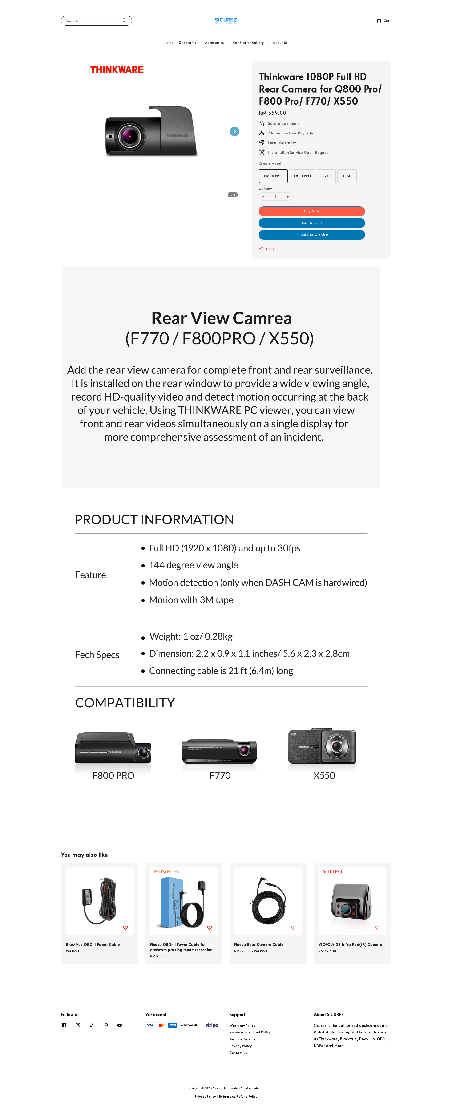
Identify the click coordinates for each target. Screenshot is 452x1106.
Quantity (265, 188)
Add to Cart (312, 222)
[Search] (124, 20)
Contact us (238, 1052)
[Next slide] (234, 131)
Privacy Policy (241, 1046)
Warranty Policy (242, 1026)
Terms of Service (242, 1039)
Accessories (214, 43)
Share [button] (270, 248)
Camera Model (270, 163)
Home (168, 42)
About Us (280, 42)
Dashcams (187, 43)
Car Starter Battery (248, 43)
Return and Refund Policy (250, 1032)
